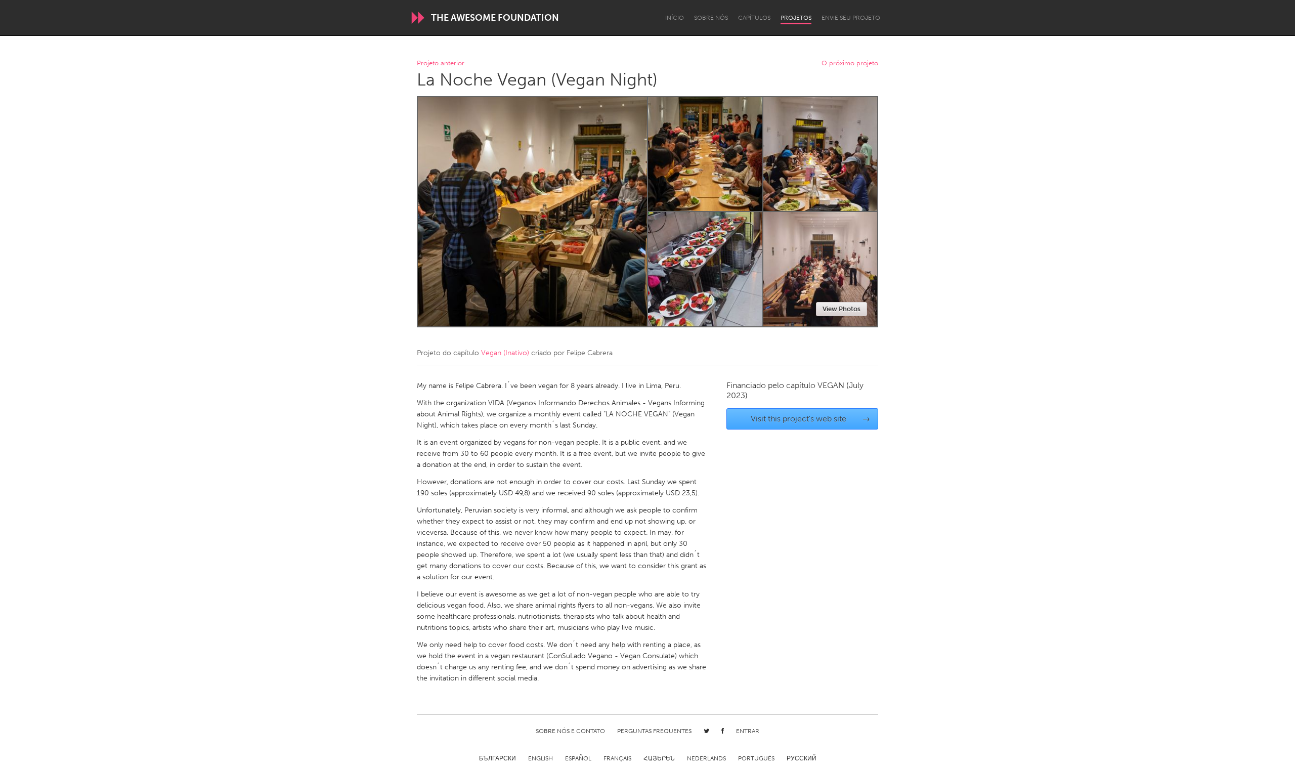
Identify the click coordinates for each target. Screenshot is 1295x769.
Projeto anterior (440, 63)
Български (497, 758)
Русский (801, 758)
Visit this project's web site (811, 418)
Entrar (747, 731)
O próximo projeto (850, 63)
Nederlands (706, 758)
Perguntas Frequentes (654, 731)
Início (674, 17)
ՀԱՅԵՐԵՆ (659, 758)
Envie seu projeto (851, 17)
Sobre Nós (711, 17)
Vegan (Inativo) (505, 353)
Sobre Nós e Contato (570, 731)
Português (756, 758)
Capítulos (754, 17)
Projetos (796, 17)
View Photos (841, 309)
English (540, 758)
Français (617, 758)
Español (578, 758)
